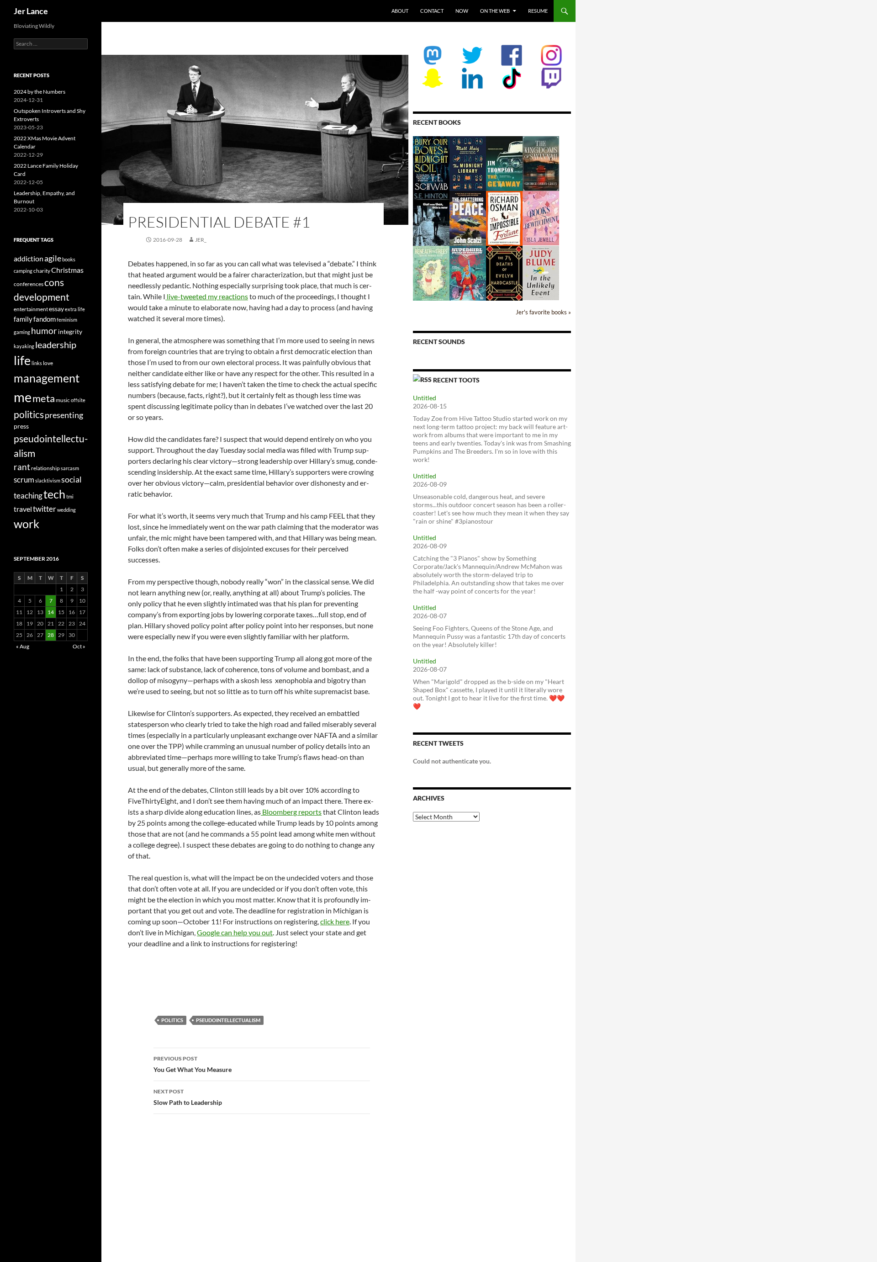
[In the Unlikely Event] (541, 272)
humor (44, 330)
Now (461, 11)
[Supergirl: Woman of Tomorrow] (467, 273)
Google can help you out (235, 932)
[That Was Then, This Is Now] (431, 223)
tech (54, 494)
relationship (45, 468)
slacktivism (47, 480)
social (71, 479)
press (21, 426)
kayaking (24, 346)
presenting (64, 415)
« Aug (22, 646)
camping (23, 271)
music (63, 400)
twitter (44, 509)
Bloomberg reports (291, 811)
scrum (24, 479)
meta (43, 398)
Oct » (79, 646)
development (41, 297)
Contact (432, 11)
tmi (70, 496)
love (48, 363)
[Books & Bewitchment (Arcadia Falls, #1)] (541, 217)
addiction (28, 258)
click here (334, 921)
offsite (78, 400)
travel (23, 508)
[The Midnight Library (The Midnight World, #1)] (467, 163)
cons (54, 282)
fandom (44, 319)
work (26, 523)
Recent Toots (456, 380)
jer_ (200, 239)
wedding (66, 510)
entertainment (31, 309)
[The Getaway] (504, 163)
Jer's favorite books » (543, 312)
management (46, 378)
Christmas (67, 269)
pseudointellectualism (228, 1020)
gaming (22, 332)
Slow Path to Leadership (187, 1097)
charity (41, 270)
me (23, 397)
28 (51, 634)
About (399, 11)
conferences (28, 284)
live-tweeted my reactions (206, 296)
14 (51, 612)
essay (56, 309)
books (68, 259)
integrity (70, 331)
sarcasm (70, 468)
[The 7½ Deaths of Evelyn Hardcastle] (504, 272)
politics (172, 1020)
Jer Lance (31, 11)
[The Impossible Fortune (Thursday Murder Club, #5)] (504, 218)
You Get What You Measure (192, 1064)
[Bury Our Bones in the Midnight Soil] (431, 163)
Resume (538, 11)
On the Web (495, 11)
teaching (28, 495)
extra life (75, 309)
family (23, 319)
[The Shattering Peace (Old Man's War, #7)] (467, 218)
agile (52, 258)
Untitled (424, 398)
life (22, 360)
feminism (67, 320)
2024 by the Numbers (39, 91)
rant (22, 467)
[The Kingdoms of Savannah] (541, 163)
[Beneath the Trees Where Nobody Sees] (431, 272)
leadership (55, 344)
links (37, 363)
